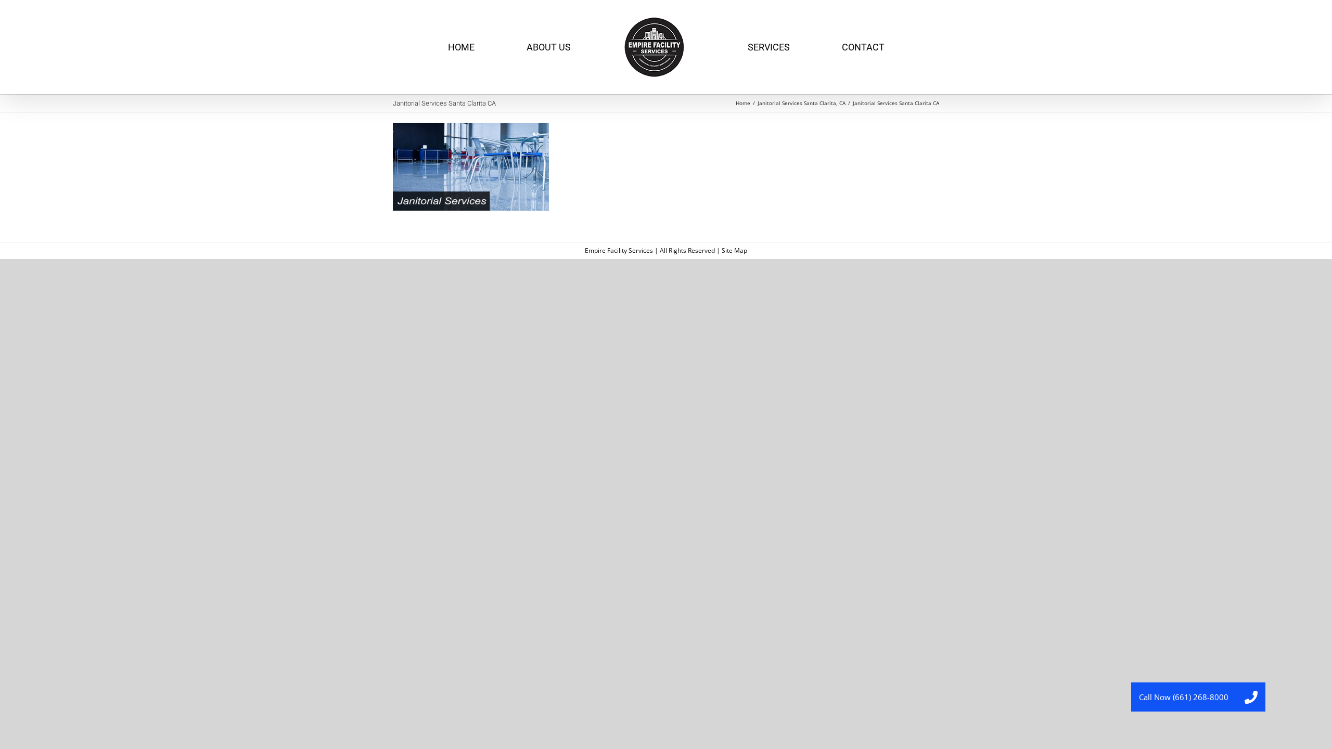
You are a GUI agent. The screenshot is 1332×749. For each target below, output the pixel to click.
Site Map (734, 250)
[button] (1250, 697)
